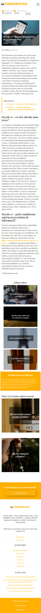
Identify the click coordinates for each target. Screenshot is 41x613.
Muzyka (20, 557)
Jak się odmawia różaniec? (20, 455)
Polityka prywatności (20, 601)
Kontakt (20, 540)
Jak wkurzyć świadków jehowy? (20, 360)
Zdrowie (20, 566)
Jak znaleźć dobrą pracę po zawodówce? (20, 295)
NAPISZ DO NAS (20, 493)
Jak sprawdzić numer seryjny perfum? (20, 415)
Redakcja (20, 537)
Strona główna (7, 13)
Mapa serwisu (20, 605)
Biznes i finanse (20, 550)
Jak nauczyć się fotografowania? (20, 577)
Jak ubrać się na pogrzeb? (20, 591)
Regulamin (20, 610)
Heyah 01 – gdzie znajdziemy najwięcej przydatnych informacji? (21, 108)
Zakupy (20, 563)
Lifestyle (16, 13)
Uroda (20, 560)
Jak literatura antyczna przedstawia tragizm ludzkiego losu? (20, 317)
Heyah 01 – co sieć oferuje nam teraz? (22, 104)
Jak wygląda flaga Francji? (20, 338)
